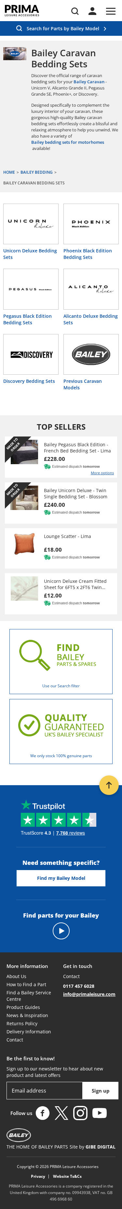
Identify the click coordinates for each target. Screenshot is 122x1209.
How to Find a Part (26, 984)
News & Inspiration (27, 1015)
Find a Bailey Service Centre (29, 995)
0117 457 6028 (78, 986)
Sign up (101, 1090)
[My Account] (92, 11)
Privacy (38, 1176)
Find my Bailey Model (61, 878)
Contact (15, 1040)
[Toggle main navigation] (110, 11)
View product (61, 457)
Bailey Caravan (89, 82)
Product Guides (23, 1007)
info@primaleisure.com (89, 994)
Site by (92, 1147)
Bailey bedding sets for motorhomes (67, 142)
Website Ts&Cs (67, 1176)
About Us (16, 976)
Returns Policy (22, 1023)
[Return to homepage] (22, 10)
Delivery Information (29, 1031)
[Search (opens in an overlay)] (75, 11)
